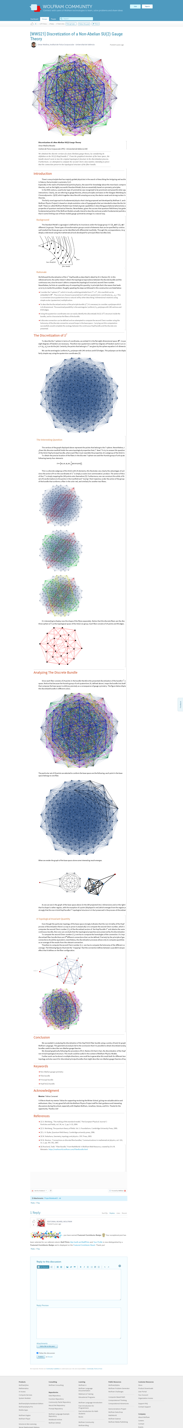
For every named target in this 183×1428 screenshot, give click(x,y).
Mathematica (23, 1391)
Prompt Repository (56, 1411)
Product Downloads (145, 1391)
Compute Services (25, 1397)
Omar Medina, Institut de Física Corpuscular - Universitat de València (66, 44)
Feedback (181, 704)
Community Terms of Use (94, 1371)
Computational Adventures (118, 1406)
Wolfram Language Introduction (90, 1405)
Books (81, 1419)
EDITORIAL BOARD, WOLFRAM (59, 1224)
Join (135, 6)
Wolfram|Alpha (114, 1387)
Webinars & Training (86, 1396)
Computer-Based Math (116, 1399)
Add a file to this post (47, 1349)
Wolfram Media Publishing (118, 1424)
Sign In (147, 6)
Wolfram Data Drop (115, 1414)
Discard (50, 1359)
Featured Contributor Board (84, 1247)
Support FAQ (143, 1406)
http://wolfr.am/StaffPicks (79, 1245)
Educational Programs (87, 1399)
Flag (38, 1205)
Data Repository (55, 1398)
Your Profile (97, 1245)
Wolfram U (82, 1387)
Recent (124, 1215)
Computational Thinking (117, 1403)
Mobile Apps (23, 1412)
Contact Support (144, 1409)
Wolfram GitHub (55, 1425)
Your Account (143, 1397)
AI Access (22, 1394)
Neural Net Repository (57, 1408)
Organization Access (145, 1400)
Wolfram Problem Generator (119, 1391)
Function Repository (56, 1401)
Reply (33, 1205)
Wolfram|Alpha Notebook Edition (31, 1406)
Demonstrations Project (117, 1411)
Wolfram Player (24, 1421)
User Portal (142, 1394)
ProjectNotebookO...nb (52, 1201)
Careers (141, 1423)
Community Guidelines (53, 1371)
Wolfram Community (86, 1424)
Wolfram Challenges (115, 1394)
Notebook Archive (55, 1422)
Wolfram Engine (24, 1418)
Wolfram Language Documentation (85, 1392)
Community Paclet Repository (60, 1404)
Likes (118, 1215)
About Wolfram (144, 1420)
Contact (141, 1426)
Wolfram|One (24, 1387)
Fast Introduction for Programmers (86, 1409)
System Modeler (25, 1400)
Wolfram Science (114, 1421)
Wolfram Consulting (56, 1387)
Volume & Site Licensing (27, 1426)
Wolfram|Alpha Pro (26, 1409)
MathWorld (112, 1418)
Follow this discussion (47, 1355)
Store (140, 1387)
